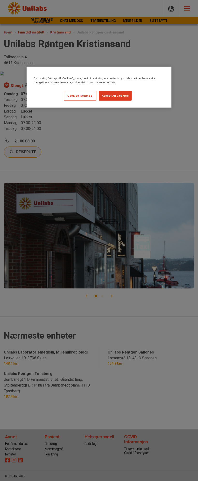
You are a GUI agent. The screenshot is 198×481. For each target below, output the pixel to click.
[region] (99, 87)
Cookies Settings (79, 95)
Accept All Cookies (115, 95)
